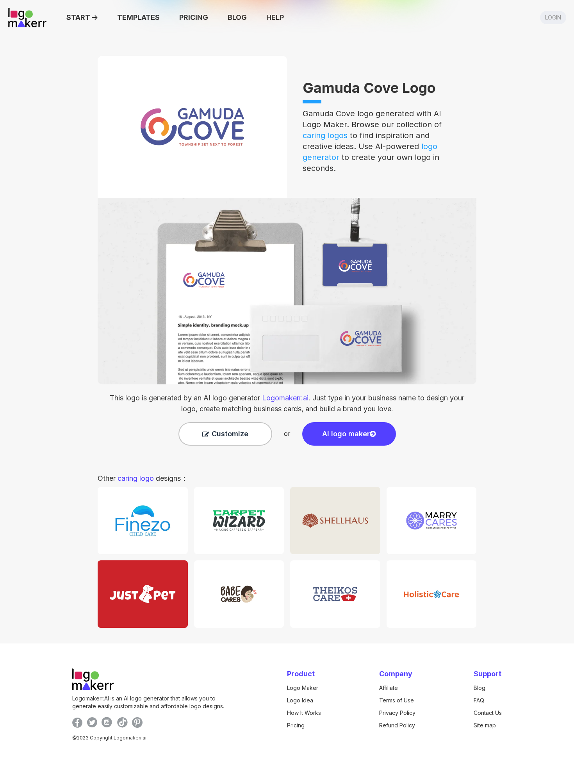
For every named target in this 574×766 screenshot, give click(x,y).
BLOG (237, 17)
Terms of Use (396, 700)
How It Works (304, 712)
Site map (485, 725)
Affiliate (388, 687)
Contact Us (488, 712)
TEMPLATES (138, 17)
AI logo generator (255, 398)
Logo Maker (302, 687)
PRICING (193, 17)
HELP (275, 17)
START (78, 17)
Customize (230, 434)
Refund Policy (397, 725)
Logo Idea (300, 700)
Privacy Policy (397, 712)
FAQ (479, 700)
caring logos (325, 135)
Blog (479, 687)
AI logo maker (346, 434)
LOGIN (553, 17)
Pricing (296, 725)
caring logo (136, 478)
